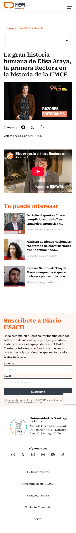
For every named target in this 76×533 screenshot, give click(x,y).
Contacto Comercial (38, 507)
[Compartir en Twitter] (32, 127)
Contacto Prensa (38, 495)
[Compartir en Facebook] (23, 127)
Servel (38, 519)
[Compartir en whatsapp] (41, 127)
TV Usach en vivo (38, 472)
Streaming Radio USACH (38, 483)
